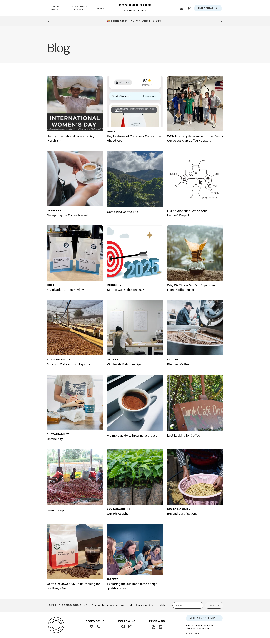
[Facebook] (123, 627)
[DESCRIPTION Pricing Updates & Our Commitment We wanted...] (75, 178)
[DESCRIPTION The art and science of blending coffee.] (195, 327)
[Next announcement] (221, 21)
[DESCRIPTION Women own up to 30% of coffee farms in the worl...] (75, 103)
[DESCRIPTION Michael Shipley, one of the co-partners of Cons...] (195, 178)
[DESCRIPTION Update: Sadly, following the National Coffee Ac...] (75, 327)
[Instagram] (130, 627)
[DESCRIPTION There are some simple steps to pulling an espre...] (135, 403)
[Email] (91, 627)
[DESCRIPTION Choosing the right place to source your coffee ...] (135, 327)
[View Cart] (189, 8)
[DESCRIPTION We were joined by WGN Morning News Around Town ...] (195, 103)
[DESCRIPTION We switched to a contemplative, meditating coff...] (195, 253)
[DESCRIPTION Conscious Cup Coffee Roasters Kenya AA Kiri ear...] (75, 551)
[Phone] (98, 627)
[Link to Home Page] (56, 625)
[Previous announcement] (48, 21)
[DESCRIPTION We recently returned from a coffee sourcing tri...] (135, 179)
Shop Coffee (55, 8)
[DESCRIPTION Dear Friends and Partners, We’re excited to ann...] (75, 253)
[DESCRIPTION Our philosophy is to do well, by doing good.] (135, 477)
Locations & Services (79, 8)
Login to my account (202, 618)
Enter (212, 605)
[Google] (160, 627)
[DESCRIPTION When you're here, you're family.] (75, 402)
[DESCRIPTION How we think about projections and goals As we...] (135, 253)
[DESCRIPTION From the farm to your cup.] (195, 477)
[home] (135, 8)
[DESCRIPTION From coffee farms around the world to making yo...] (75, 477)
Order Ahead (205, 8)
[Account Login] (181, 8)
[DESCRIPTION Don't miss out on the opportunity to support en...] (135, 101)
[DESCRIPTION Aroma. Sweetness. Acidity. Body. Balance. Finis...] (135, 549)
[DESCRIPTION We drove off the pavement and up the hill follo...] (195, 403)
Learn (100, 8)
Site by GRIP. (193, 633)
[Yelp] (153, 627)
